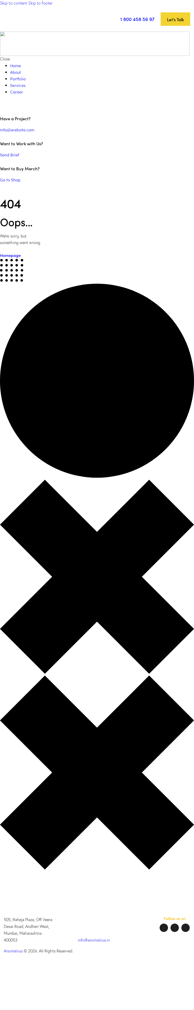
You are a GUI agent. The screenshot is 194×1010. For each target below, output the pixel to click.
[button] (110, 18)
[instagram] (20, 104)
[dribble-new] (13, 104)
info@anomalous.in (94, 940)
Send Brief (9, 154)
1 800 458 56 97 (137, 18)
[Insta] (174, 927)
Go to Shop (10, 179)
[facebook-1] (3, 104)
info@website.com (17, 129)
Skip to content (13, 3)
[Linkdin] (185, 927)
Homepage (10, 255)
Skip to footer (40, 3)
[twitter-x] (8, 104)
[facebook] (163, 927)
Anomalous (13, 950)
